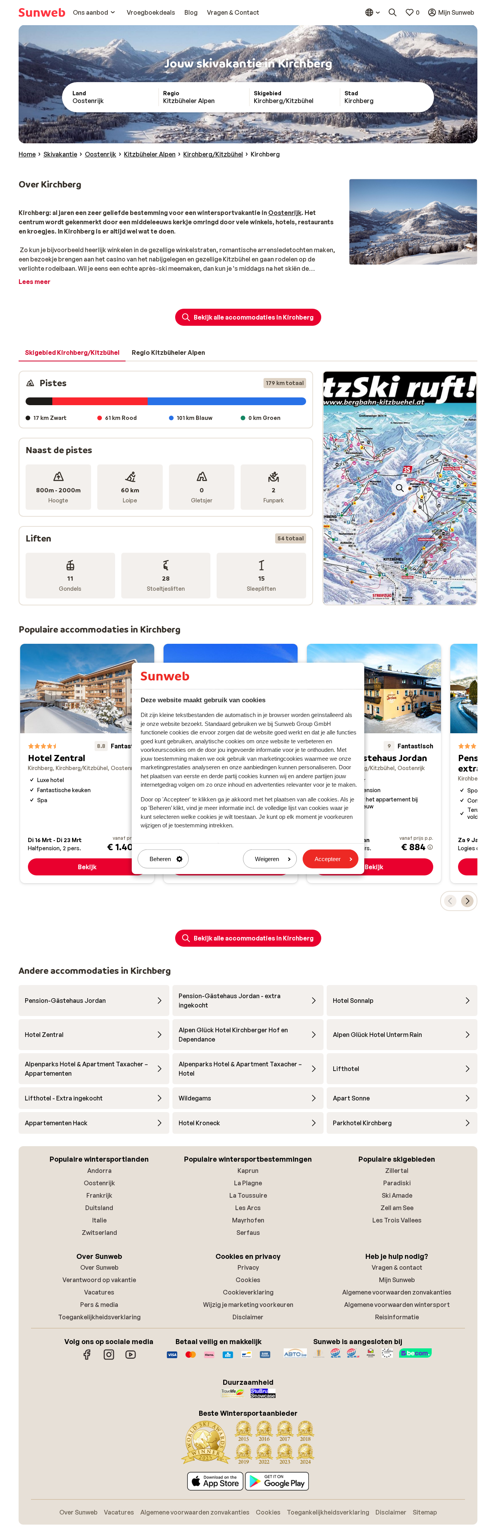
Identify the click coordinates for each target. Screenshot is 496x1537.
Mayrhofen (248, 1220)
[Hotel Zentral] (87, 764)
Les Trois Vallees (397, 1220)
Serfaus (248, 1232)
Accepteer (328, 859)
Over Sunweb (99, 1267)
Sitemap (425, 1512)
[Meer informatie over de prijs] (430, 847)
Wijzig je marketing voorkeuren (248, 1304)
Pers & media (99, 1304)
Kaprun (248, 1170)
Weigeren (267, 859)
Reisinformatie (397, 1317)
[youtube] (130, 1358)
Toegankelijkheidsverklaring (99, 1317)
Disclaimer (248, 1317)
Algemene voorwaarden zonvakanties (396, 1292)
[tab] (72, 352)
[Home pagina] (42, 12)
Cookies (248, 1280)
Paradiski (397, 1183)
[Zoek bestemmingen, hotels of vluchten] (392, 12)
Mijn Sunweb (397, 1280)
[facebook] (87, 1358)
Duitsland (99, 1208)
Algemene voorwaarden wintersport (397, 1304)
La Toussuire (248, 1195)
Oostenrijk (99, 1183)
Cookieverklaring (248, 1292)
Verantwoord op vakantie (99, 1280)
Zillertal (396, 1170)
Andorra (99, 1170)
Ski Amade (397, 1195)
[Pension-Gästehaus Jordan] (374, 764)
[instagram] (109, 1358)
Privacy (248, 1267)
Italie (99, 1220)
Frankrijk (99, 1195)
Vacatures (99, 1292)
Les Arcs (248, 1208)
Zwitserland (99, 1232)
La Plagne (248, 1183)
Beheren (160, 859)
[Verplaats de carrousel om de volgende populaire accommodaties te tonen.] (467, 901)
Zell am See (397, 1208)
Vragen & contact (397, 1267)
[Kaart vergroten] (399, 488)
